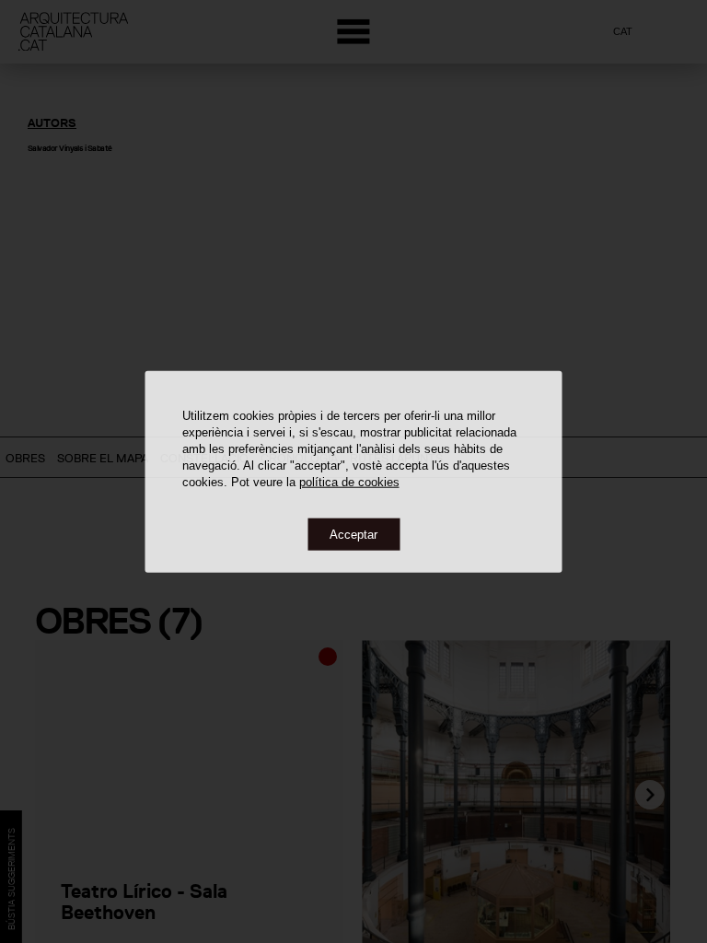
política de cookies (349, 481)
